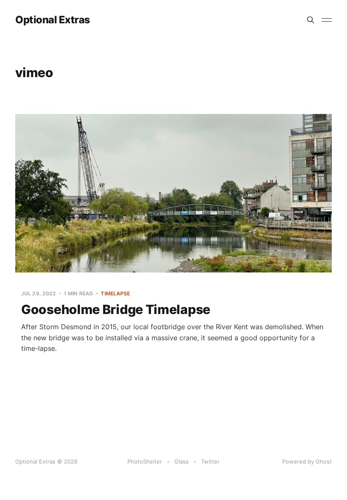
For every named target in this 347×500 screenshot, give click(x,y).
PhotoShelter (144, 461)
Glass (181, 461)
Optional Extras (52, 20)
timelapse (115, 293)
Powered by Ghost (307, 461)
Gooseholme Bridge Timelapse (115, 309)
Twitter (210, 461)
